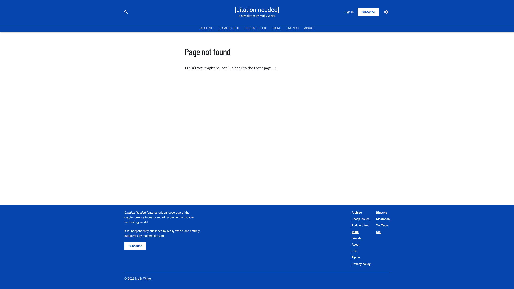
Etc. (378, 232)
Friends (293, 28)
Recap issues (229, 28)
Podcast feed (255, 28)
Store (276, 28)
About (309, 28)
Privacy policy (361, 264)
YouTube (382, 225)
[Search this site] (126, 12)
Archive (206, 28)
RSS (354, 251)
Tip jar (356, 257)
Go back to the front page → (252, 67)
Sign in (349, 12)
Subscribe (368, 12)
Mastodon (383, 219)
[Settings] (386, 12)
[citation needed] (257, 10)
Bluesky (381, 212)
